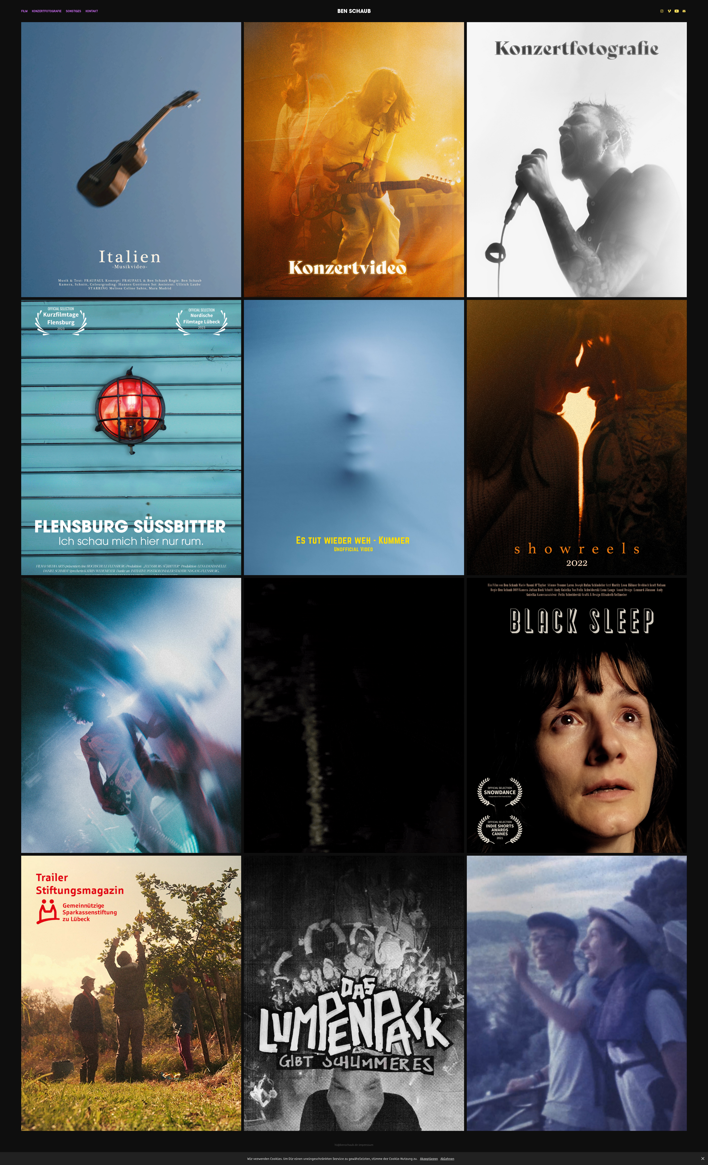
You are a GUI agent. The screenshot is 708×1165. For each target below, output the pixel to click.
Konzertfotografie (46, 11)
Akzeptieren (429, 1158)
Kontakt (92, 11)
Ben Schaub (354, 11)
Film (24, 11)
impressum (366, 1145)
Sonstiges (73, 11)
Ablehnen (447, 1158)
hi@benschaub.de (346, 1145)
